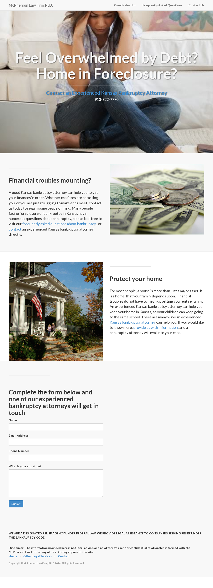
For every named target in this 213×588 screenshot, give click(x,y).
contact (15, 229)
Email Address (18, 435)
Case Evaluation (125, 5)
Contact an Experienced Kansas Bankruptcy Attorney (106, 93)
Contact (64, 556)
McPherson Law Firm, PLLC (31, 4)
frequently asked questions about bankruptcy (59, 223)
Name (13, 420)
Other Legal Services (37, 556)
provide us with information (155, 327)
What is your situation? (25, 466)
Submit (16, 504)
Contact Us (196, 5)
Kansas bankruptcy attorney (133, 322)
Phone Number (19, 451)
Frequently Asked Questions (162, 5)
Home (13, 556)
